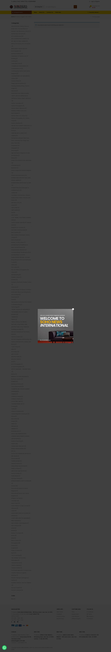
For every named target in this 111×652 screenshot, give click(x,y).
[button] (4, 647)
